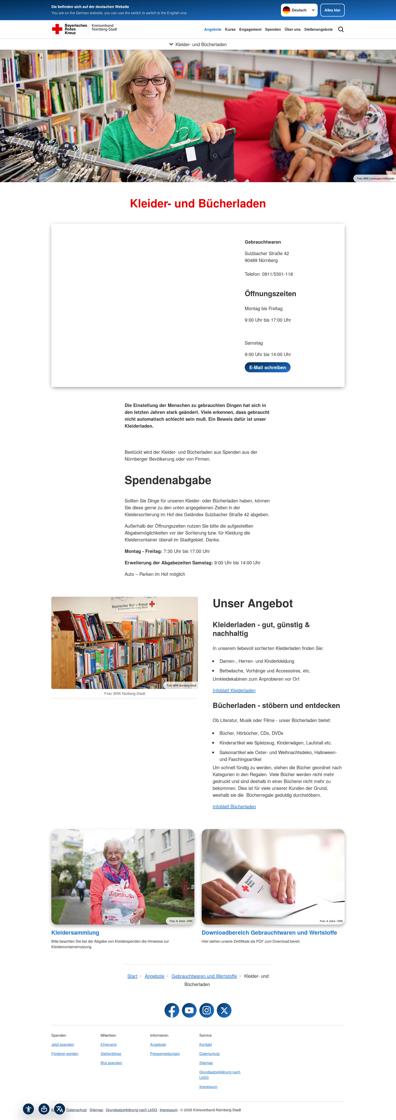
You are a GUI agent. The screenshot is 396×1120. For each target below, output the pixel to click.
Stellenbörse (111, 1053)
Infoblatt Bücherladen (234, 806)
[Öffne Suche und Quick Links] (341, 29)
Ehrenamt (108, 1044)
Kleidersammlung (75, 932)
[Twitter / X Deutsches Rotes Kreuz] (224, 1010)
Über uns (293, 29)
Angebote (212, 29)
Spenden (273, 29)
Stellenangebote (318, 29)
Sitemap (206, 1062)
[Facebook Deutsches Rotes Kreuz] (172, 1010)
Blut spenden (111, 1062)
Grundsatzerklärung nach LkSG (219, 1074)
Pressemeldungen (165, 1053)
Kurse (230, 29)
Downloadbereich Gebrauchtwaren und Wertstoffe (269, 932)
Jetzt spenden (62, 1044)
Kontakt (205, 1044)
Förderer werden (64, 1053)
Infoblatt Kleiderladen (234, 690)
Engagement (250, 29)
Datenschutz (209, 1053)
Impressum (208, 1086)
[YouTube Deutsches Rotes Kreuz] (189, 1010)
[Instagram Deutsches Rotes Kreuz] (206, 1010)
